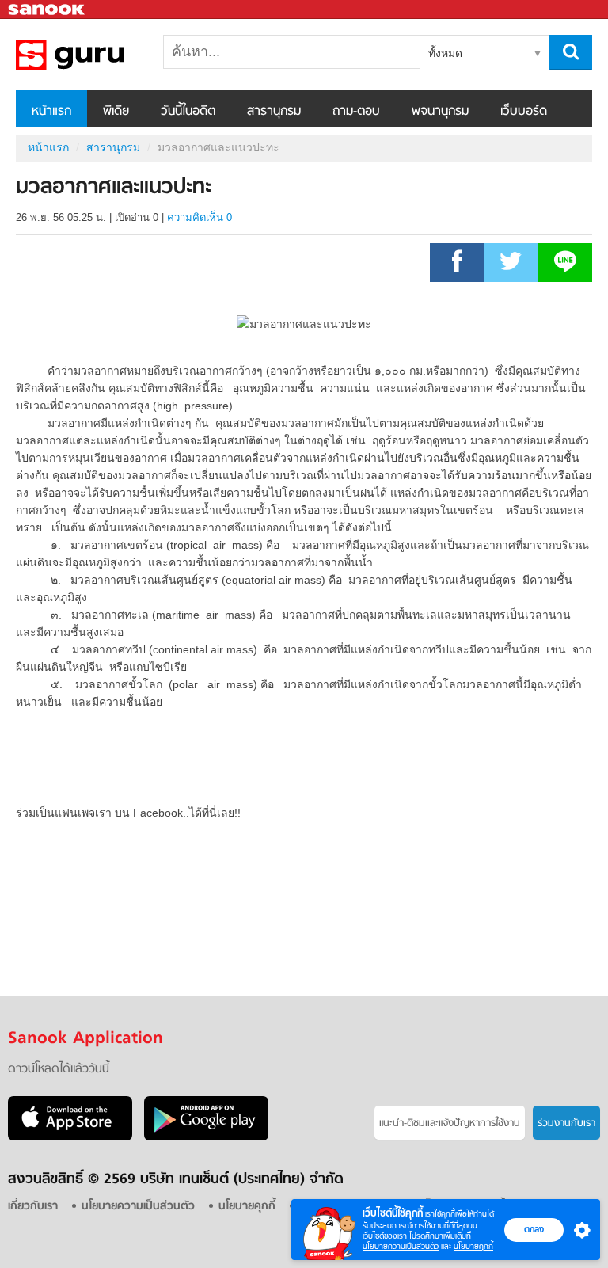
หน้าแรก (51, 111)
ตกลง (534, 1229)
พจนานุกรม (440, 111)
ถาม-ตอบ (356, 111)
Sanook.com (47, 10)
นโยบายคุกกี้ (473, 1246)
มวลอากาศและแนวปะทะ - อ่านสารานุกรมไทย (99, 54)
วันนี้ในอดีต (188, 111)
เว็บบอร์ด (523, 111)
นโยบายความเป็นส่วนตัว (401, 1246)
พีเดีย (116, 111)
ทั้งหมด (445, 53)
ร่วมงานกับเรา (566, 1123)
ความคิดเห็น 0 (199, 217)
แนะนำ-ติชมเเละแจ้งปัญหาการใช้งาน (449, 1123)
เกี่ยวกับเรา (33, 1207)
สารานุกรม (274, 111)
